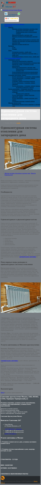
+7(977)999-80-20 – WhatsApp (13, 429)
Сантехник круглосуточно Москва (14, 24)
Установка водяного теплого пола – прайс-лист (25, 56)
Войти (2, 392)
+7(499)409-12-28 (10, 16)
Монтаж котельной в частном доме (22, 35)
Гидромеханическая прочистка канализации (25, 73)
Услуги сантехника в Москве (13, 58)
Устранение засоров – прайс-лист (21, 52)
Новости (10, 27)
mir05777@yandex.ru (10, 433)
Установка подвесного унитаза (25, 87)
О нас (13, 47)
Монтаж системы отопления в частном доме (25, 29)
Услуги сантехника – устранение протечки (20, 89)
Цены (10, 50)
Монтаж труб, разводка (22, 93)
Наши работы (8, 26)
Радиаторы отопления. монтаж (25, 30)
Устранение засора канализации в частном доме (26, 63)
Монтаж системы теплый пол (20, 44)
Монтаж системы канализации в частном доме (25, 39)
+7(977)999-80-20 (12, 14)
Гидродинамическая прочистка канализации (25, 72)
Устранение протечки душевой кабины (23, 101)
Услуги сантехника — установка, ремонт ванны (26, 76)
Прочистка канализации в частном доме (23, 67)
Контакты (11, 46)
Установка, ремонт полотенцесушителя (23, 81)
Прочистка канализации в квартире (22, 61)
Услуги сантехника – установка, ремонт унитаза (26, 86)
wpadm (18, 123)
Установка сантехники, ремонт (17, 75)
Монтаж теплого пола (14, 103)
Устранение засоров (14, 59)
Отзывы (14, 49)
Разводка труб (9, 175)
